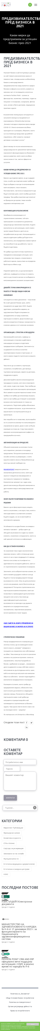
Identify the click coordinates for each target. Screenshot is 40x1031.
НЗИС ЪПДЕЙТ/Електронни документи (17, 903)
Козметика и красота (12, 838)
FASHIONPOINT (9, 469)
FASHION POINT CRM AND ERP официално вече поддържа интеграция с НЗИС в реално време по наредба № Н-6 (18, 963)
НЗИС (6, 874)
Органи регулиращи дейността (20, 1006)
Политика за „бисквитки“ (20, 994)
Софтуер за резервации (13, 848)
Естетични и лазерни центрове (17, 869)
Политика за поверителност (20, 1002)
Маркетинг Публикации (13, 828)
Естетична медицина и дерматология (19, 864)
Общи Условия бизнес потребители (20, 998)
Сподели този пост (14, 722)
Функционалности (11, 859)
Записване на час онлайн (14, 853)
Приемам (32, 1024)
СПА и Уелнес (9, 843)
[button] (26, 5)
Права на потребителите (20, 1011)
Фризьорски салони (12, 833)
